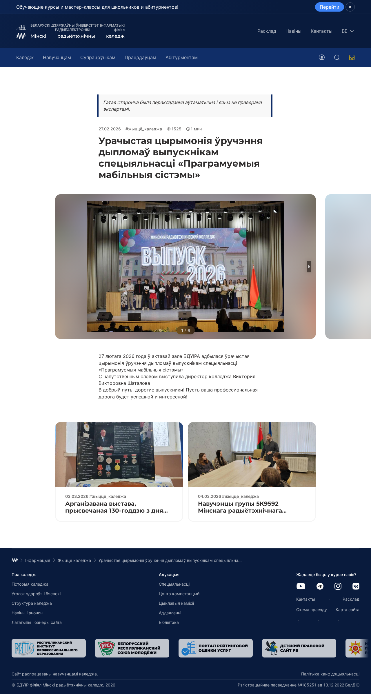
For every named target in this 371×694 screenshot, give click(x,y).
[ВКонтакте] (355, 587)
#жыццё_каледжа (144, 128)
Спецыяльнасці (174, 584)
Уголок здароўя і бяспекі (36, 593)
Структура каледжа (32, 603)
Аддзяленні (170, 612)
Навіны (293, 31)
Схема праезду (311, 609)
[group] (49, 648)
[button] (309, 266)
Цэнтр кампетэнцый (179, 593)
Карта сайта (347, 609)
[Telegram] (320, 587)
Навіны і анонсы (27, 612)
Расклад (266, 31)
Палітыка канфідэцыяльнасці (330, 673)
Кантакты (321, 31)
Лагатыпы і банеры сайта (37, 622)
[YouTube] (300, 587)
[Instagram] (337, 587)
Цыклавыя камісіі (176, 603)
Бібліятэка (169, 622)
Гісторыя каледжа (30, 584)
